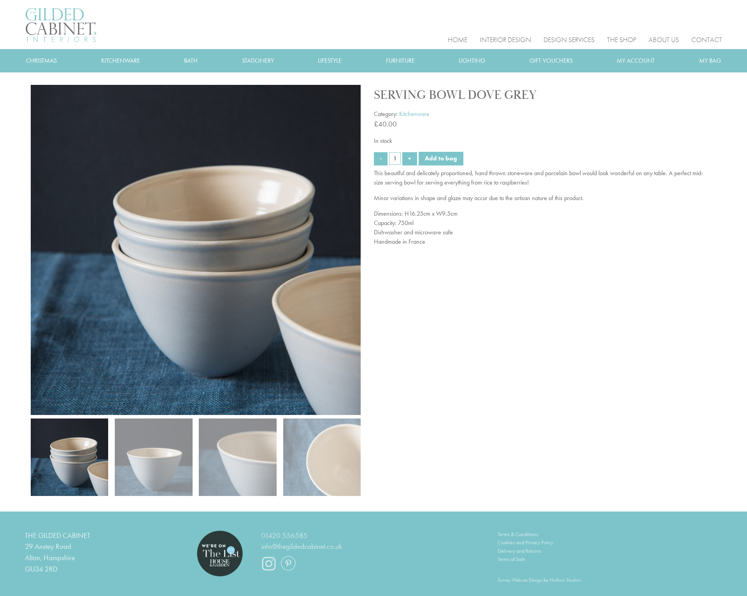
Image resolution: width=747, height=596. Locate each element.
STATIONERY (258, 60)
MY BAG (710, 60)
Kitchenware (414, 114)
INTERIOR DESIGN (505, 39)
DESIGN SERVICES (569, 39)
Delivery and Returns (519, 550)
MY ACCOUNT (636, 60)
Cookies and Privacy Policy (525, 542)
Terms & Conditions (518, 534)
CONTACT (706, 39)
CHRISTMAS (41, 60)
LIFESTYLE (330, 60)
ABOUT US (664, 39)
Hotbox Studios (565, 580)
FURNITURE (400, 60)
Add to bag (441, 158)
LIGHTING (472, 60)
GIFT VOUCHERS (551, 60)
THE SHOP (621, 39)
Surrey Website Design (520, 580)
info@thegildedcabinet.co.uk (301, 546)
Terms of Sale (511, 559)
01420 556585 (284, 535)
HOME (457, 39)
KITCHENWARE (120, 60)
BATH (191, 60)
